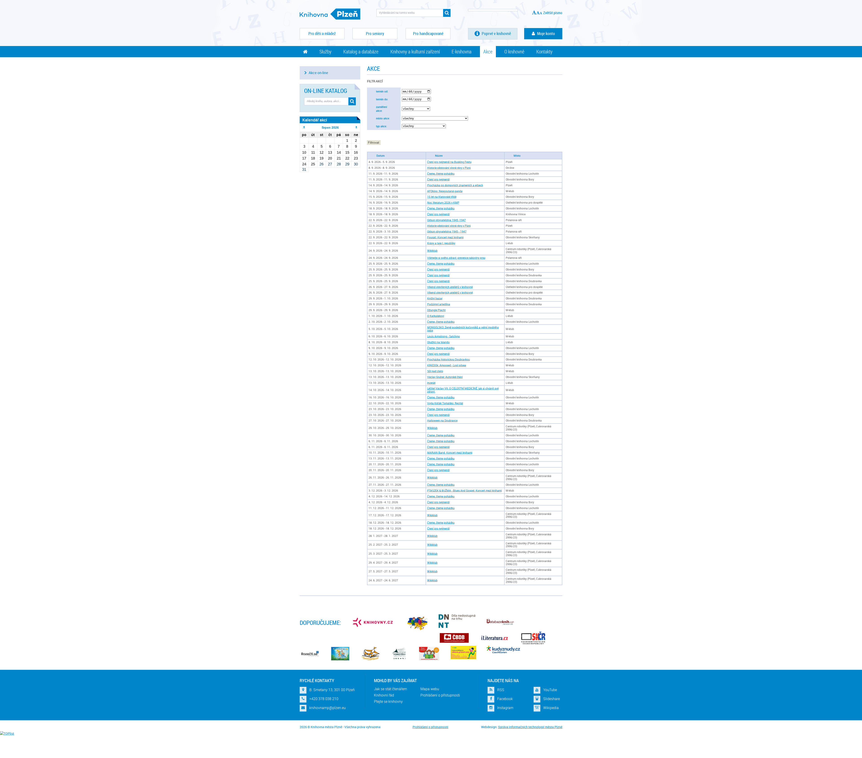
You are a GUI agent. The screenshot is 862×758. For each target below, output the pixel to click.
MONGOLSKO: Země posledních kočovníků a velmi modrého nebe (463, 329)
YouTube (550, 689)
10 (304, 152)
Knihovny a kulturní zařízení (415, 51)
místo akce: (383, 118)
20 (330, 158)
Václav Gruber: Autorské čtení (445, 377)
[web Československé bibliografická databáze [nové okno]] (454, 638)
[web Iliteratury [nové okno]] (494, 638)
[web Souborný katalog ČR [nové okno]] (533, 638)
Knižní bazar (434, 298)
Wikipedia (551, 707)
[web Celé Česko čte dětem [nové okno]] (340, 653)
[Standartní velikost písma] (541, 13)
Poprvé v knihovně (496, 33)
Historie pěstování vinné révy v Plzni (449, 167)
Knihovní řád (384, 695)
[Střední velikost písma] (538, 12)
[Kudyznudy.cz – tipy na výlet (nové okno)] (503, 649)
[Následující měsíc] (356, 127)
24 (304, 164)
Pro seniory (375, 33)
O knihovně (514, 51)
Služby (325, 51)
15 (347, 152)
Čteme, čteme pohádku (441, 173)
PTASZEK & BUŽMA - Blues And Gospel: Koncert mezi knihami (464, 490)
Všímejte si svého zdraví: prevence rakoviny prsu (456, 257)
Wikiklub (432, 250)
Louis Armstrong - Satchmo (443, 336)
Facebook (505, 698)
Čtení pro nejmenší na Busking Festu (449, 162)
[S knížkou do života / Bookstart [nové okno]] (371, 653)
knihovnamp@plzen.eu (327, 707)
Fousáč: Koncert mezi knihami (445, 237)
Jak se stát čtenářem (390, 688)
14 (339, 152)
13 (330, 152)
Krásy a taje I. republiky (441, 243)
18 (313, 158)
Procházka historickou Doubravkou (448, 359)
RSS (500, 689)
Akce (488, 51)
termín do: (382, 99)
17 (304, 158)
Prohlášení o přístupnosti (440, 695)
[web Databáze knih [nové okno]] (500, 622)
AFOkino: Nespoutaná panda (444, 191)
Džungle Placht (436, 310)
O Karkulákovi (435, 316)
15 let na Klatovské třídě (441, 196)
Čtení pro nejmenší (438, 179)
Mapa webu (429, 688)
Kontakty (544, 51)
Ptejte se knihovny (388, 701)
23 (356, 158)
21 (339, 158)
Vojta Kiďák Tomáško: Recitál (445, 403)
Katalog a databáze (360, 51)
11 (313, 152)
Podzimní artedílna (438, 304)
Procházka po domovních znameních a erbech (455, 185)
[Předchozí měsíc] (304, 127)
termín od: (382, 91)
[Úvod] (305, 51)
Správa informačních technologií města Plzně (530, 727)
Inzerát (431, 382)
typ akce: (381, 126)
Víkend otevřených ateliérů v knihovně (450, 287)
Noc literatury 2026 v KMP (443, 202)
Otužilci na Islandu (438, 342)
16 (356, 152)
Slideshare (551, 698)
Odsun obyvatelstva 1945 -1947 (446, 220)
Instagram (505, 707)
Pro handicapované (428, 33)
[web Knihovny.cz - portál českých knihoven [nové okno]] (373, 622)
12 (321, 152)
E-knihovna (461, 51)
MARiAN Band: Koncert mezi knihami (449, 452)
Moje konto (546, 33)
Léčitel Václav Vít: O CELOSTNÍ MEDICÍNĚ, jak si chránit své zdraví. (463, 390)
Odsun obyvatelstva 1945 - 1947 (446, 231)
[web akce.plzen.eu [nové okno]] (463, 652)
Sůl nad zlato (435, 371)
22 (347, 158)
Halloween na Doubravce (442, 420)
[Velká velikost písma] (534, 12)
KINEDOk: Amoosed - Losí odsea (446, 365)
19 (321, 158)
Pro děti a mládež (322, 33)
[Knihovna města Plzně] (330, 14)
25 (313, 164)
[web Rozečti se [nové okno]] (310, 653)
